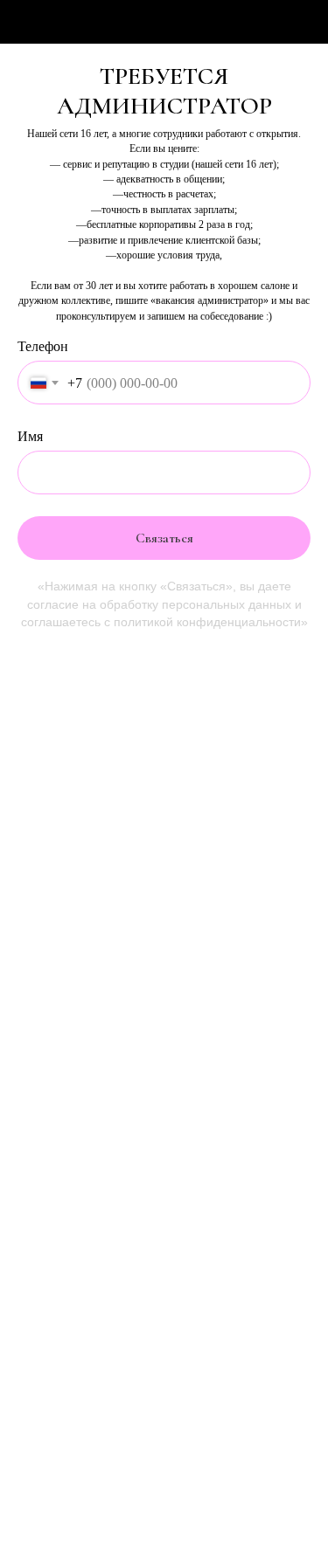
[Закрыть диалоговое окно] (303, 22)
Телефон (42, 346)
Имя (30, 436)
